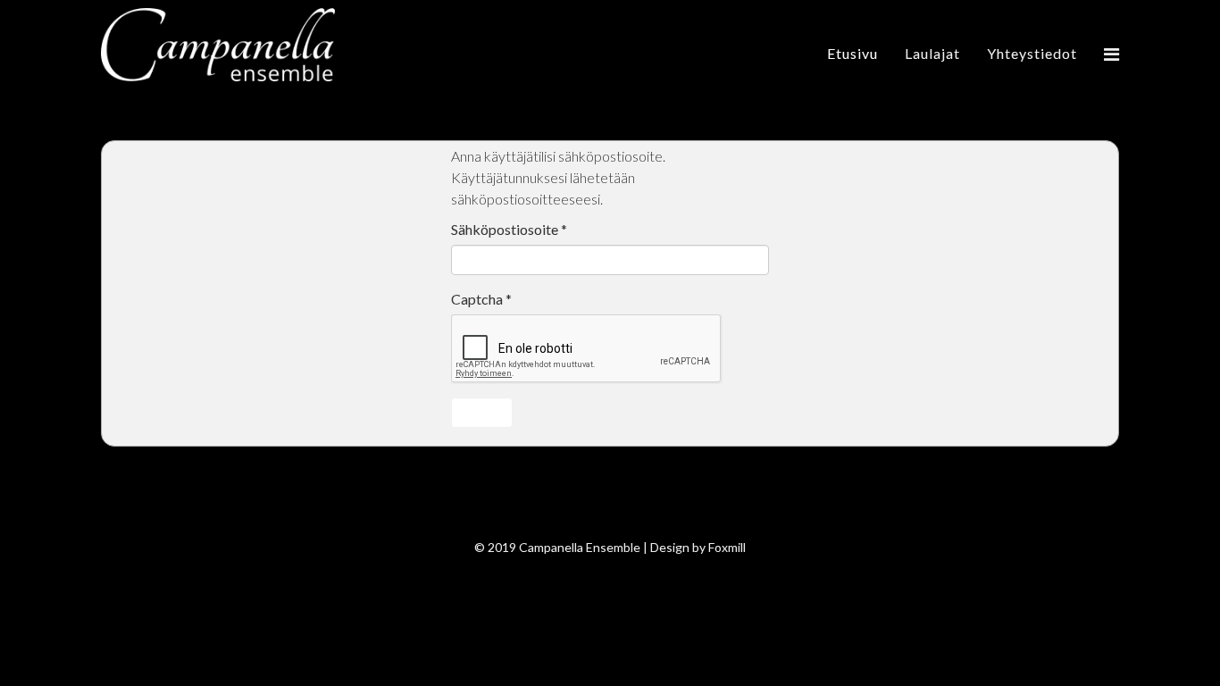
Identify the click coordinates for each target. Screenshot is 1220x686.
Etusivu (852, 53)
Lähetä (482, 412)
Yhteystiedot (1032, 53)
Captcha (481, 298)
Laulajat (932, 53)
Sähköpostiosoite (509, 229)
